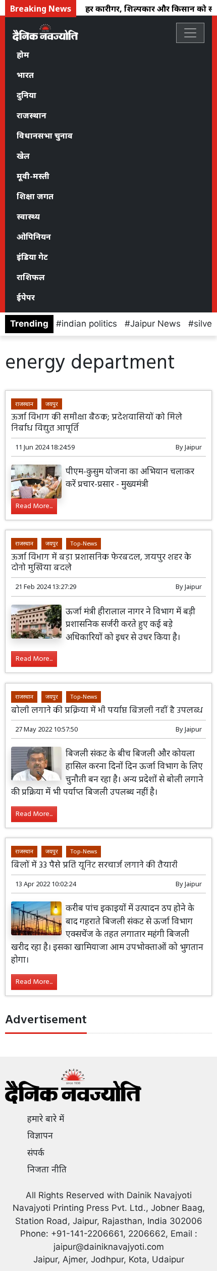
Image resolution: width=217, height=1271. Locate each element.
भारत (25, 74)
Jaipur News (155, 324)
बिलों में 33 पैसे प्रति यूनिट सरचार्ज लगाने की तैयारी (94, 865)
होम (23, 54)
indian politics (89, 324)
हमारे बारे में (45, 1119)
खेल (23, 155)
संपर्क (35, 1153)
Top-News (83, 543)
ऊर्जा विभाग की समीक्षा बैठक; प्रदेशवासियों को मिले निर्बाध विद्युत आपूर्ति (96, 422)
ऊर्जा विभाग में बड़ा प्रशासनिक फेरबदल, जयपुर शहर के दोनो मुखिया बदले (101, 562)
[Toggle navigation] (190, 33)
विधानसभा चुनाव (45, 135)
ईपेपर (26, 297)
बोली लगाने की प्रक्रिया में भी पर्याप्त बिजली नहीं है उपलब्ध (107, 710)
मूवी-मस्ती (33, 175)
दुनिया (26, 95)
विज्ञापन (40, 1135)
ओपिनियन (34, 236)
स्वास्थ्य (28, 216)
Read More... (34, 506)
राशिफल (31, 277)
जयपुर (51, 403)
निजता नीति (47, 1169)
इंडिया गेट (32, 256)
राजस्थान (31, 115)
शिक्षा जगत (35, 196)
